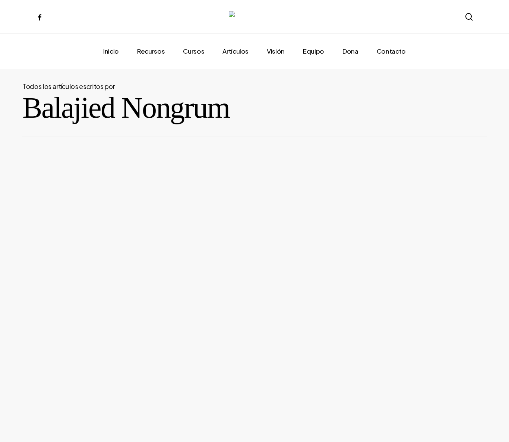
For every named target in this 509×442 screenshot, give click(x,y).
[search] (468, 17)
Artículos (51, 401)
